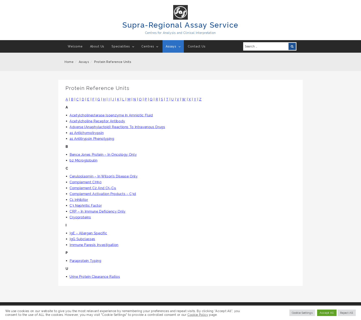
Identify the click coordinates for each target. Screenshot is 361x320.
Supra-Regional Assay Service (180, 25)
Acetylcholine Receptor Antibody (97, 121)
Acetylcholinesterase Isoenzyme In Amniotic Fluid (111, 115)
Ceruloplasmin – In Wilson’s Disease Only (104, 176)
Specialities (121, 46)
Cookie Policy (197, 314)
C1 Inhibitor (79, 200)
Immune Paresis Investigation (94, 245)
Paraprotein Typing (85, 261)
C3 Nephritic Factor (86, 206)
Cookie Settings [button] (302, 312)
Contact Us (196, 46)
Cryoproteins (80, 217)
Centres (147, 46)
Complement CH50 (86, 182)
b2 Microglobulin (83, 160)
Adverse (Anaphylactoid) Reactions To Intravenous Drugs (117, 127)
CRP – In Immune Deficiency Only (98, 211)
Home (69, 62)
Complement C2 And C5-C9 (93, 188)
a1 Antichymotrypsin (87, 133)
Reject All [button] (346, 312)
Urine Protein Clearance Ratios (95, 277)
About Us (97, 46)
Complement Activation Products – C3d (103, 194)
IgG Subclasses (82, 239)
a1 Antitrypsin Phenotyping (92, 139)
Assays (171, 46)
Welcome (75, 46)
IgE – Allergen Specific (88, 233)
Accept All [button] (327, 312)
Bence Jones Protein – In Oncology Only (103, 155)
